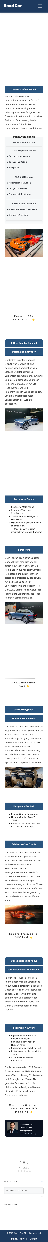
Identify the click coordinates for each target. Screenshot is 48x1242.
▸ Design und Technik (17, 188)
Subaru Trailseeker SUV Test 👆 (24, 936)
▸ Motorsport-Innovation (19, 183)
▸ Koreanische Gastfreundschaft (22, 209)
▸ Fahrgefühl (13, 167)
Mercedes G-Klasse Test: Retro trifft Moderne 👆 (24, 1108)
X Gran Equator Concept (24, 150)
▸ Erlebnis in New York (17, 215)
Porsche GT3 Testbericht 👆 (24, 318)
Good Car (13, 6)
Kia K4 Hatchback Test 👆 (24, 684)
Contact (33, 1239)
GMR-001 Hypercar (24, 177)
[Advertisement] (24, 47)
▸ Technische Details (17, 162)
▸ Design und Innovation (18, 156)
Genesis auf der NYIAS (24, 142)
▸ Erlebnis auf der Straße (19, 194)
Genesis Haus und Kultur (24, 204)
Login (41, 1181)
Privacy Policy (17, 1239)
